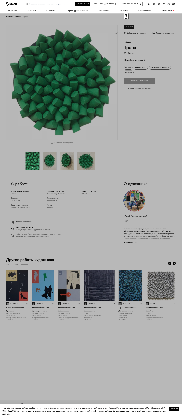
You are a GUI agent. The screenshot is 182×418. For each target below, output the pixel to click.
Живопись (12, 11)
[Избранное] (163, 4)
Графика (32, 11)
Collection (51, 11)
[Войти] (173, 4)
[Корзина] (168, 4)
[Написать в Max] (158, 4)
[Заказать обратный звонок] (149, 4)
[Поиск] (27, 4)
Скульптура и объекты (77, 11)
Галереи (124, 11)
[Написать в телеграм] (154, 4)
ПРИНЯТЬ (174, 409)
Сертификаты (144, 11)
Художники (104, 11)
